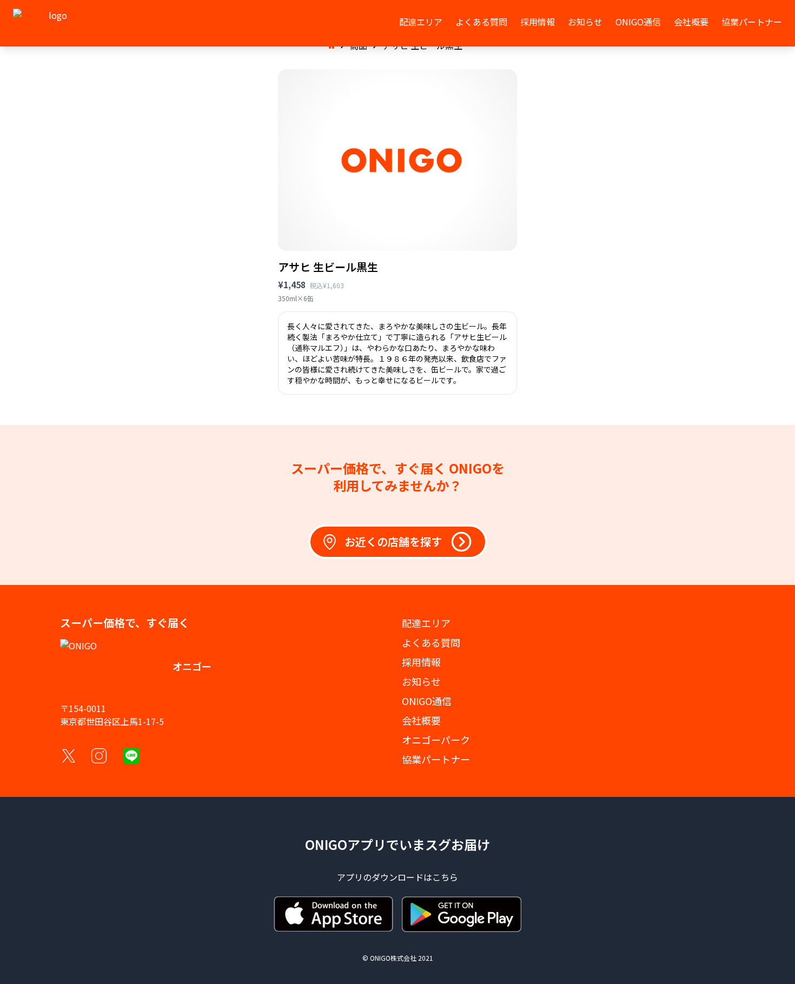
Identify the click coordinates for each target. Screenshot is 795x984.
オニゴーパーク (436, 740)
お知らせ (585, 21)
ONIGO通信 (638, 21)
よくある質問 (481, 21)
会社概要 (691, 21)
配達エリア (420, 21)
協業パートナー (751, 21)
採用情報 (537, 21)
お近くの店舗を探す (393, 541)
